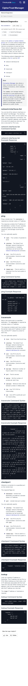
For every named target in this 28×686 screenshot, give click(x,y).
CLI (11, 58)
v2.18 (4, 35)
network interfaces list (12, 250)
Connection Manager (9, 83)
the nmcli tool (10, 95)
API (19, 58)
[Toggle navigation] (24, 2)
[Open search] (20, 2)
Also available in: (5, 25)
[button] (14, 16)
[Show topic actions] (25, 21)
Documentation (14, 35)
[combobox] (17, 25)
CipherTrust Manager (15, 32)
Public (5, 32)
